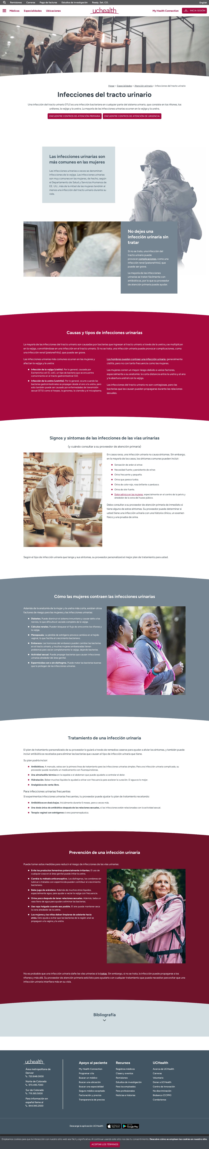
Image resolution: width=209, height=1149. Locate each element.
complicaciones (147, 258)
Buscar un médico (88, 1077)
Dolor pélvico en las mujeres (128, 494)
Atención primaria (143, 86)
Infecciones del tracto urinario (170, 86)
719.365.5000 (36, 1093)
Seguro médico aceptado (92, 1090)
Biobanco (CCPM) (162, 1095)
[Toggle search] (4, 2)
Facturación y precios (90, 1095)
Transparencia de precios (92, 1099)
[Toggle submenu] (4, 10)
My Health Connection (166, 10)
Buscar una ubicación (90, 1082)
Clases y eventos (124, 1073)
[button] (104, 1020)
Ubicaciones (53, 10)
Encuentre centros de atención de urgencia (132, 116)
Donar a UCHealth (162, 1082)
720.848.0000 (36, 1076)
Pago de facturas (48, 2)
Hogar (111, 86)
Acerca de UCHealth (163, 1069)
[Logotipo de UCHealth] (34, 1061)
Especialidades (33, 10)
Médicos (14, 10)
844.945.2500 (36, 1105)
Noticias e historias (125, 1095)
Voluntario (158, 1077)
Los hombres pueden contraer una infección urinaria (136, 359)
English (203, 2)
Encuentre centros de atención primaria (74, 116)
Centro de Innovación (164, 1086)
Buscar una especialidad (91, 1086)
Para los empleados (125, 1086)
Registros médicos (125, 1069)
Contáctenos (159, 1099)
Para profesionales (125, 1090)
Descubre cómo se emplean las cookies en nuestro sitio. (178, 1139)
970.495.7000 (36, 1085)
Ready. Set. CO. (100, 2)
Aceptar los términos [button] (105, 1144)
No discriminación (162, 1090)
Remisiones (16, 2)
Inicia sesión (197, 10)
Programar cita (86, 1073)
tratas (103, 973)
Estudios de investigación (75, 2)
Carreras (30, 2)
